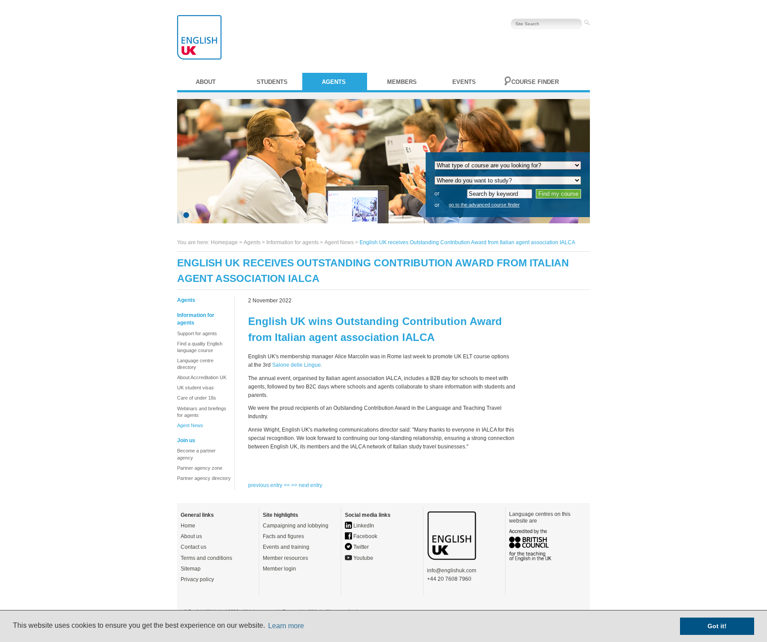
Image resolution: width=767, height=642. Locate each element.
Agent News (339, 242)
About (206, 82)
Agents (334, 82)
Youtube (362, 558)
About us (191, 536)
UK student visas (195, 387)
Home (188, 526)
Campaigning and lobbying (295, 526)
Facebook (364, 536)
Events (464, 82)
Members (402, 82)
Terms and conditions (206, 558)
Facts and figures (283, 536)
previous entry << (269, 485)
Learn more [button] (286, 626)
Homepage (224, 242)
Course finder (535, 82)
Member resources (285, 558)
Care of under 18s (196, 397)
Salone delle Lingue (296, 365)
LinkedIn (363, 526)
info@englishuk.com (451, 570)
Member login (279, 569)
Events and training (286, 547)
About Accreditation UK (201, 377)
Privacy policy (197, 579)
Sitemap (191, 569)
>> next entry (306, 485)
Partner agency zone (199, 468)
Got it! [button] (717, 626)
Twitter (360, 547)
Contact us (193, 547)
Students (272, 82)
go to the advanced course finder (484, 204)
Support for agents (197, 333)
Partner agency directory (204, 478)
